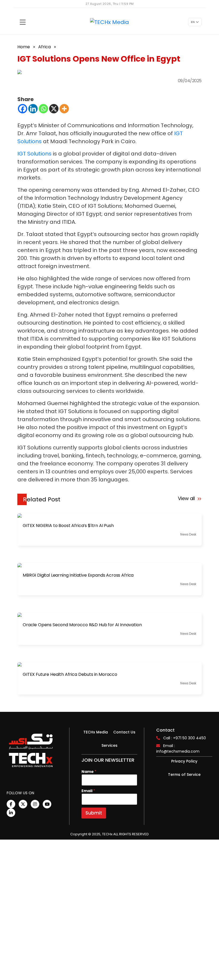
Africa (44, 47)
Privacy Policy (184, 761)
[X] (53, 108)
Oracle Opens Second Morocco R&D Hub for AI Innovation (82, 625)
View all (187, 498)
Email (88, 790)
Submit (93, 813)
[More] (64, 108)
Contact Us (124, 732)
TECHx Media (95, 732)
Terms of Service (184, 774)
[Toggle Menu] (22, 22)
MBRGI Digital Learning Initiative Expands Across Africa (78, 575)
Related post (41, 499)
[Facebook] (22, 108)
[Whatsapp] (43, 108)
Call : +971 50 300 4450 (184, 738)
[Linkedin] (33, 108)
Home (23, 47)
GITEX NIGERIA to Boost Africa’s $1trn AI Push (68, 525)
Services (109, 745)
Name (88, 771)
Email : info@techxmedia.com (178, 748)
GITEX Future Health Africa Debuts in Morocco (70, 674)
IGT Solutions (34, 153)
